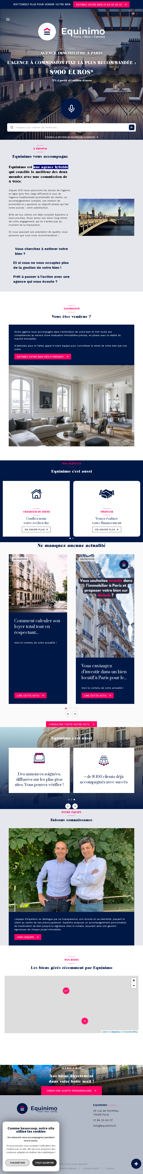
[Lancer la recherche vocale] (71, 108)
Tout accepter (44, 1162)
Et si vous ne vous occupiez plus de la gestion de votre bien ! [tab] (41, 265)
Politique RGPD (91, 1168)
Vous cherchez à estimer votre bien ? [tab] (41, 251)
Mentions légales (67, 1168)
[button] (75, 714)
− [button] (134, 985)
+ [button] (134, 980)
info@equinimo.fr (104, 1125)
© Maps (115, 1031)
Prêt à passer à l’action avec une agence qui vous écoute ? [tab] (41, 279)
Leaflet (105, 1031)
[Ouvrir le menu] (8, 19)
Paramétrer (17, 1162)
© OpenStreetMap (130, 1031)
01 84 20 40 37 (103, 1120)
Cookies (110, 1168)
